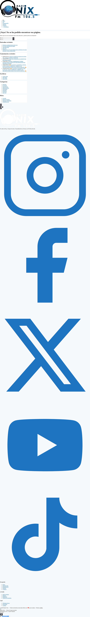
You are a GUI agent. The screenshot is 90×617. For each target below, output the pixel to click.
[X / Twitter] (45, 399)
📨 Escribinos (6, 26)
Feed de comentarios (7, 100)
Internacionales (6, 88)
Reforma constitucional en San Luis (10, 45)
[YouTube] (45, 489)
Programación (5, 23)
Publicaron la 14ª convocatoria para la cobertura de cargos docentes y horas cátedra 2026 (15, 50)
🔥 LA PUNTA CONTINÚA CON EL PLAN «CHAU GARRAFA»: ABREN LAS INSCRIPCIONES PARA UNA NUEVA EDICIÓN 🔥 (14, 66)
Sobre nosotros (6, 594)
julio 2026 (5, 77)
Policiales (5, 90)
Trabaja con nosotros (7, 598)
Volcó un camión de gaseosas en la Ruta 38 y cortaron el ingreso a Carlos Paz (14, 57)
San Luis (4, 48)
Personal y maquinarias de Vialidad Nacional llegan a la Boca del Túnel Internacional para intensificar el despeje (14, 62)
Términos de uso (6, 603)
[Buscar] (13, 38)
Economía (5, 85)
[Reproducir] (1, 614)
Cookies (4, 605)
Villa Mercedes (6, 47)
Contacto (4, 25)
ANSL (41, 607)
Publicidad (5, 596)
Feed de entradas (6, 99)
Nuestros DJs (5, 585)
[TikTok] (45, 579)
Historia (4, 595)
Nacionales (5, 89)
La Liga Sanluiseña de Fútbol (9, 46)
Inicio (4, 20)
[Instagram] (45, 219)
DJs (3, 22)
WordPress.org (6, 101)
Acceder (4, 98)
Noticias (4, 24)
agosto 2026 (5, 76)
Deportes (4, 84)
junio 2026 (5, 78)
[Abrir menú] (0, 29)
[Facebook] (45, 309)
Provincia (5, 91)
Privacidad (5, 604)
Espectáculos (5, 86)
